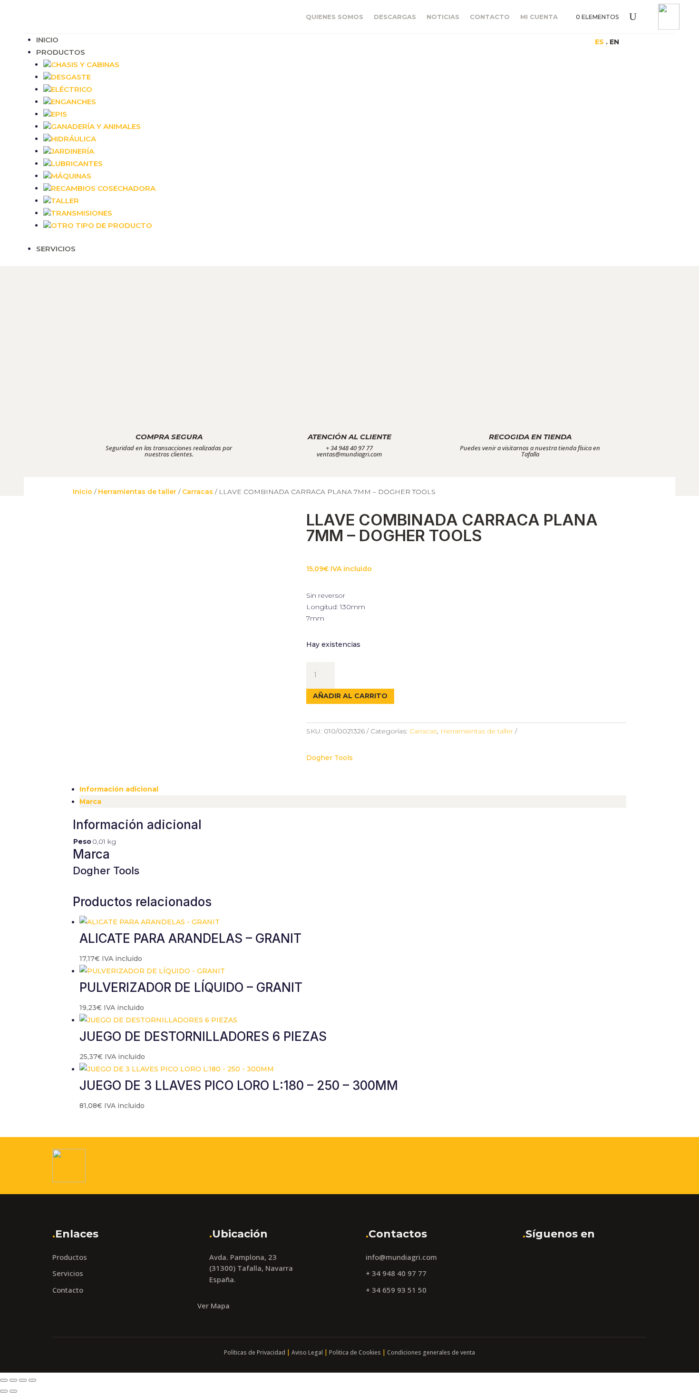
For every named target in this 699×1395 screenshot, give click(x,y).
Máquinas (71, 175)
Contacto (490, 16)
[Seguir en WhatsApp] (551, 41)
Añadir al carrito (350, 696)
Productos (60, 52)
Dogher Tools (329, 757)
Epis (59, 114)
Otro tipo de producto (101, 225)
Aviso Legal (307, 1352)
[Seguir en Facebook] (494, 41)
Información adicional (118, 789)
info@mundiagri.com (401, 1257)
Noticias (443, 16)
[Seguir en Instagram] (513, 41)
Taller (65, 200)
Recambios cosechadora (103, 188)
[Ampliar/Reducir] (4, 1380)
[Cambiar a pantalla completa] (13, 1380)
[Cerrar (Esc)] (32, 1380)
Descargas (395, 16)
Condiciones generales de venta (431, 1352)
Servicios (56, 248)
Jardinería (72, 151)
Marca (90, 801)
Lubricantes (77, 163)
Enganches (73, 101)
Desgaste (71, 76)
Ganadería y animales (96, 126)
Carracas (197, 491)
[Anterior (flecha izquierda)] (4, 1391)
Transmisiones (81, 213)
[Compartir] (23, 1380)
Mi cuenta (539, 16)
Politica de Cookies (355, 1352)
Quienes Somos (334, 16)
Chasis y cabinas (85, 64)
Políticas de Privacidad (254, 1352)
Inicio (47, 39)
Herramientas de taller (137, 491)
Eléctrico (71, 89)
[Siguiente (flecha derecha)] (13, 1391)
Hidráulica (73, 138)
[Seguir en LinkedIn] (532, 41)
